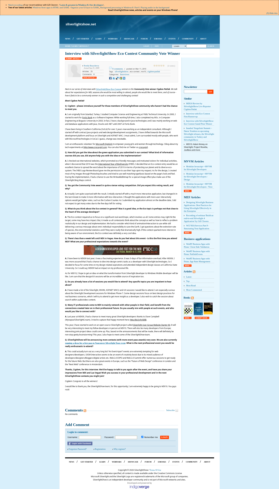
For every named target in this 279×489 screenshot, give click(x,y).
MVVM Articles (194, 161)
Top (188, 281)
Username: (72, 437)
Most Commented (194, 290)
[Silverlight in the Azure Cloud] (198, 314)
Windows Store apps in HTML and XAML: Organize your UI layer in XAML (66, 7)
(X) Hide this (272, 13)
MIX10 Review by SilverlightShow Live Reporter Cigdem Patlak (197, 106)
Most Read (191, 285)
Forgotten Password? (78, 449)
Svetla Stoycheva (91, 65)
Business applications (197, 239)
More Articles (89, 78)
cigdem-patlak (153, 71)
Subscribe (170, 410)
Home (67, 46)
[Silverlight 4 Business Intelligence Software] (208, 313)
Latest (188, 277)
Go (210, 92)
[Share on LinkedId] (124, 78)
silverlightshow (121, 71)
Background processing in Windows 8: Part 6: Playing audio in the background (134, 7)
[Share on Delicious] (117, 78)
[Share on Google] (120, 78)
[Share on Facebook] (110, 78)
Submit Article (73, 59)
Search (210, 46)
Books (187, 297)
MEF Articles (192, 197)
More (187, 191)
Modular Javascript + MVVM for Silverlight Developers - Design (198, 177)
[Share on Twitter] (114, 78)
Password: (109, 437)
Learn (75, 46)
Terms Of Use (155, 470)
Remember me (151, 437)
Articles (83, 46)
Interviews (124, 74)
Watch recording (15, 5)
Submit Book (201, 318)
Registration (100, 449)
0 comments (117, 69)
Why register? (120, 449)
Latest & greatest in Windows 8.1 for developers (81, 5)
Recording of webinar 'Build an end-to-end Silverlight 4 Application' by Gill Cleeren (198, 218)
